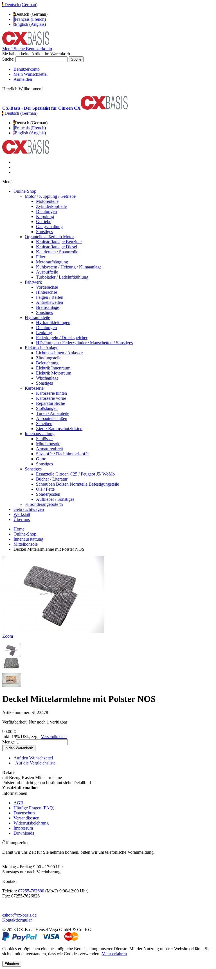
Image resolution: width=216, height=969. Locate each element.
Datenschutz (24, 812)
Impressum (23, 828)
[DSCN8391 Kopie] (11, 685)
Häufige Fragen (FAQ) (34, 807)
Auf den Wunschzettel (33, 758)
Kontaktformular (17, 920)
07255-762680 (31, 890)
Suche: (8, 59)
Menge (8, 742)
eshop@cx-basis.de (19, 915)
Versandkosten (54, 736)
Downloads (24, 833)
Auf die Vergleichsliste (35, 763)
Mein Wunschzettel (31, 74)
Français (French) (30, 19)
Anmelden (23, 79)
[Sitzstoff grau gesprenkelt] (11, 655)
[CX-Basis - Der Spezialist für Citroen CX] (25, 43)
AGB (18, 802)
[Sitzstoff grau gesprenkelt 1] (11, 670)
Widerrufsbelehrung (31, 823)
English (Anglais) (30, 24)
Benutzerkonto (27, 69)
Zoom (7, 636)
